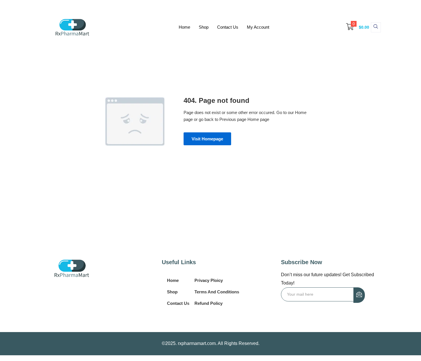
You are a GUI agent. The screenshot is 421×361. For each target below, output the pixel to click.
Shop (203, 27)
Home (184, 27)
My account (258, 27)
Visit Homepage (207, 138)
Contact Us (227, 27)
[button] (355, 27)
